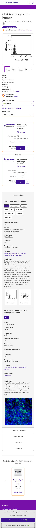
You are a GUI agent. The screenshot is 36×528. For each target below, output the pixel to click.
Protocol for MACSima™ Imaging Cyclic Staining (16, 368)
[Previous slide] (5, 481)
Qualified (7, 375)
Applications (18, 195)
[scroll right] (34, 69)
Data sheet (22, 132)
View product (18, 492)
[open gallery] (18, 49)
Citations (19, 448)
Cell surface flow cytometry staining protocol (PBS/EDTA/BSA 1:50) (15, 254)
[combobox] (18, 103)
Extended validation (19, 431)
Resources (18, 442)
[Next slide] (30, 481)
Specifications (18, 436)
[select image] (7, 69)
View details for (13, 108)
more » (16, 96)
